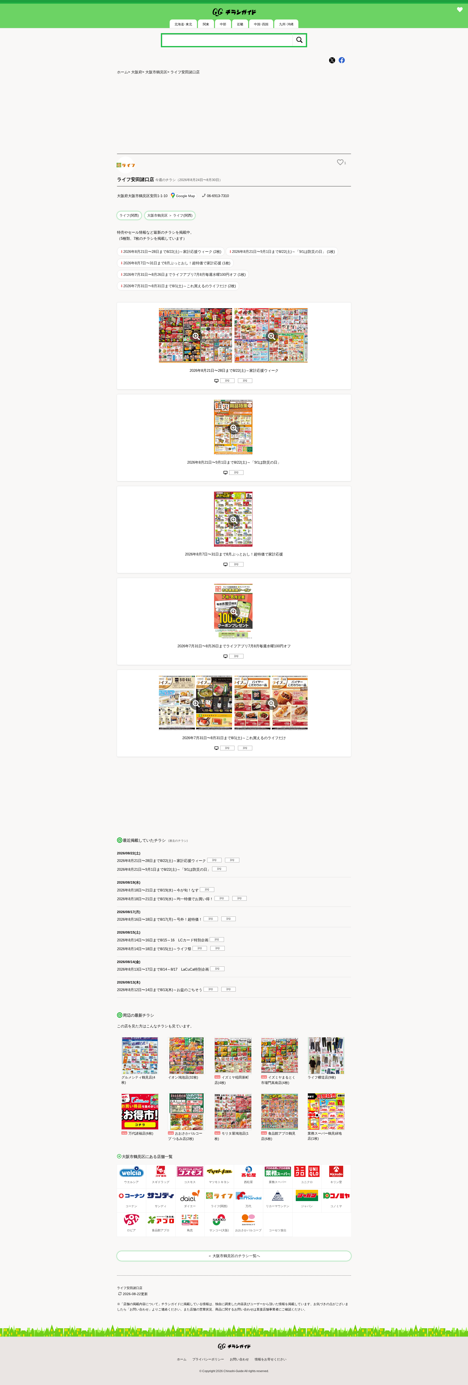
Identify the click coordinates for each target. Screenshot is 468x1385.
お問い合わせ (239, 1359)
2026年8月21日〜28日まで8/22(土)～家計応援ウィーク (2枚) (172, 251)
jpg (227, 380)
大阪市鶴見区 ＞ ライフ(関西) (170, 215)
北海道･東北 (183, 24)
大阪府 (136, 72)
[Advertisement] (234, 115)
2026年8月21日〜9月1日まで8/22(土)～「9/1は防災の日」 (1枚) (283, 251)
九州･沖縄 (286, 24)
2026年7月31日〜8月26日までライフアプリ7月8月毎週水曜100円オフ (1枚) (184, 274)
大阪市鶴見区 (156, 72)
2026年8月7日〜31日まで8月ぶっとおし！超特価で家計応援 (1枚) (176, 263)
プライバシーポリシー (208, 1359)
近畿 (240, 24)
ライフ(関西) (129, 215)
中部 (223, 24)
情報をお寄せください (270, 1359)
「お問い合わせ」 (139, 1309)
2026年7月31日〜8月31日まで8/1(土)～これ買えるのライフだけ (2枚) (179, 286)
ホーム (122, 72)
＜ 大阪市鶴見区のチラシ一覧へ (234, 1256)
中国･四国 (261, 24)
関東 (206, 24)
